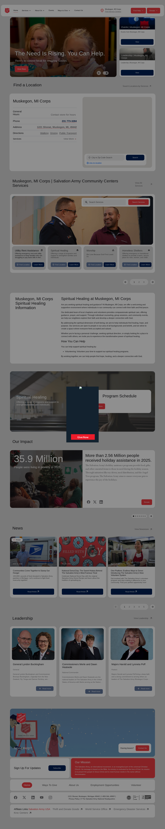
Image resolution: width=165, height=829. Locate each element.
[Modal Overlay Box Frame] (82, 414)
